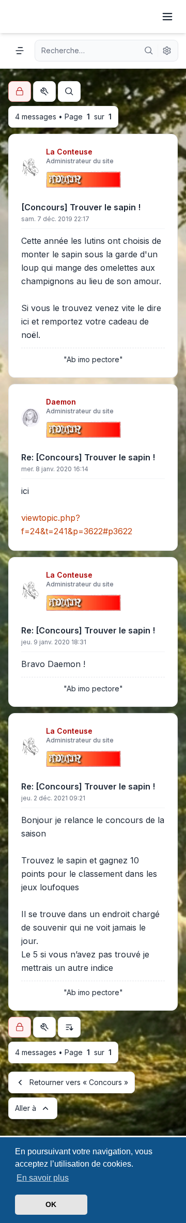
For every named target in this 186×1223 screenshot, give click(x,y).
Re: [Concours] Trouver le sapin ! (88, 457)
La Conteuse (69, 151)
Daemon (61, 401)
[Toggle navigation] (167, 16)
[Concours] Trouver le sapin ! (81, 207)
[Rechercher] (149, 50)
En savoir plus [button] (43, 1177)
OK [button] (50, 1204)
